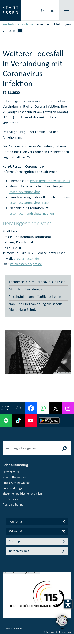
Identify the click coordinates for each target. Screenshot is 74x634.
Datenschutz (52, 632)
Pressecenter (11, 472)
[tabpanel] (37, 596)
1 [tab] (5, 590)
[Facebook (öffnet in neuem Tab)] (31, 408)
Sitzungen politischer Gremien (22, 493)
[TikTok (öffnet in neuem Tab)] (18, 420)
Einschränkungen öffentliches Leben (35, 296)
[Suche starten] (64, 448)
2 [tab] (5, 596)
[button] (52, 10)
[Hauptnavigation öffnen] (66, 10)
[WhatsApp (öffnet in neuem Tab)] (43, 408)
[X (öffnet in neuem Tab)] (55, 408)
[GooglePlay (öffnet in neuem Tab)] (49, 420)
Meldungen (62, 24)
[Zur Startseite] (10, 10)
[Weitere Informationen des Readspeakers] (20, 30)
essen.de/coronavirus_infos (50, 181)
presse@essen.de (26, 258)
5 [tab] (5, 612)
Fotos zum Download (16, 483)
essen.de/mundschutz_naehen (31, 213)
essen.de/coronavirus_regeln (30, 202)
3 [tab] (5, 601)
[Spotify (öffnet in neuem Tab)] (6, 420)
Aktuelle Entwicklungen (26, 289)
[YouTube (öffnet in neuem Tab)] (31, 420)
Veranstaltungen (13, 488)
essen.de (42, 24)
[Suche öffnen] (42, 10)
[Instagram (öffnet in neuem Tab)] (68, 408)
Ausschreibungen (14, 504)
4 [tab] (5, 607)
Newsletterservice (14, 477)
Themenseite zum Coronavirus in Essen (37, 281)
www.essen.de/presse (26, 264)
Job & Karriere (12, 499)
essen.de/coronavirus (24, 191)
